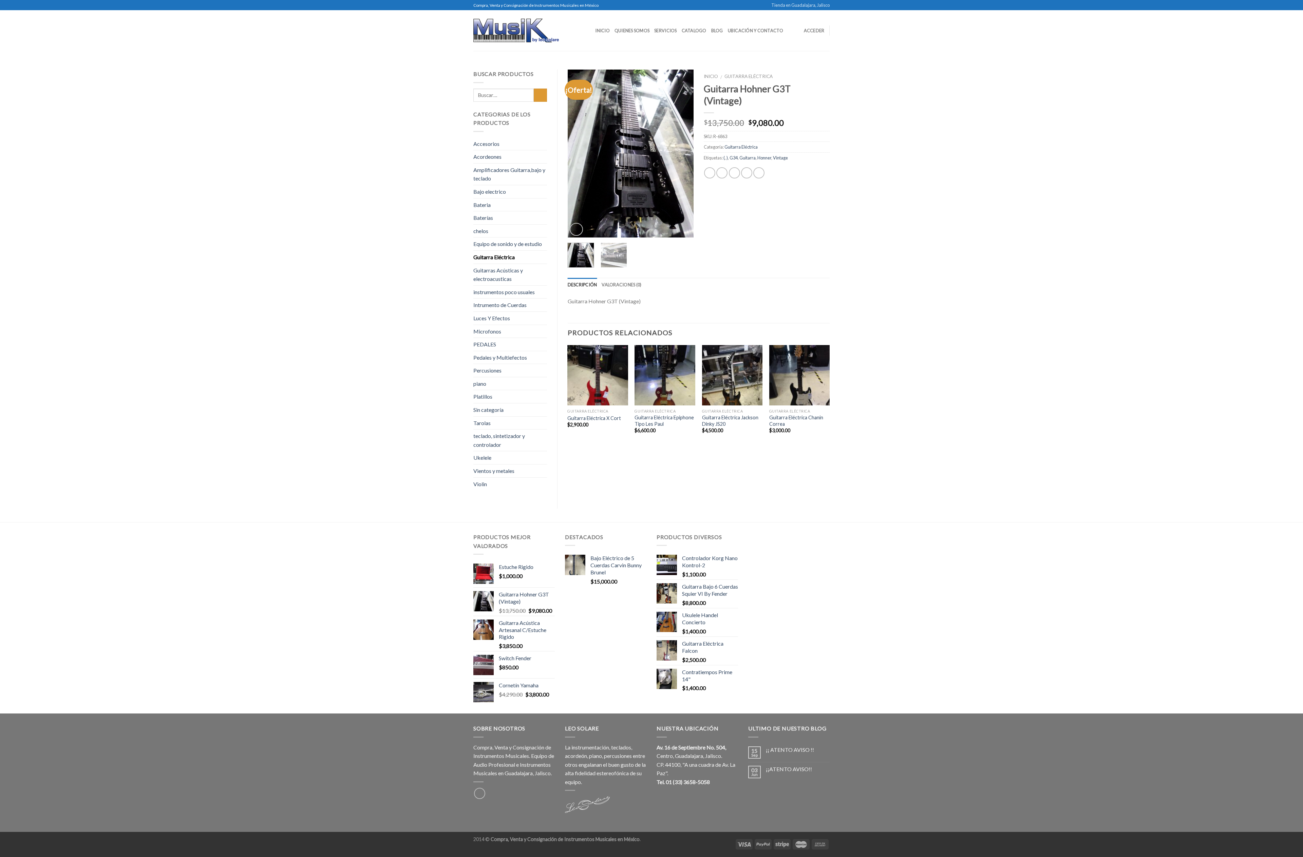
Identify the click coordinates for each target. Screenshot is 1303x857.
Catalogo (694, 30)
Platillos (482, 396)
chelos (480, 231)
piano (479, 383)
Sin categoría (488, 409)
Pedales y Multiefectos (500, 357)
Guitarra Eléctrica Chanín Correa (796, 421)
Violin (480, 484)
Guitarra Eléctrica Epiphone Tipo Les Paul (664, 421)
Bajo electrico (489, 191)
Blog (717, 30)
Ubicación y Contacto (755, 30)
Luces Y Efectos (491, 318)
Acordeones (487, 156)
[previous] (578, 153)
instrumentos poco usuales (504, 292)
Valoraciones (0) (621, 284)
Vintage (780, 157)
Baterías (483, 217)
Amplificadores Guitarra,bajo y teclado (509, 174)
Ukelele (482, 457)
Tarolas (482, 423)
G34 (734, 157)
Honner (764, 157)
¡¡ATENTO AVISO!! (789, 769)
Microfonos (487, 331)
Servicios (665, 30)
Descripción (582, 284)
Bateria (482, 205)
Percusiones (487, 370)
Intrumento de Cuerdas (500, 305)
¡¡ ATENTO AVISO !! (790, 749)
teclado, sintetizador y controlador (499, 440)
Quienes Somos (632, 30)
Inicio (602, 30)
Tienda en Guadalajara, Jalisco (800, 5)
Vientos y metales (493, 471)
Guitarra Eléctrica (748, 76)
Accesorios (486, 143)
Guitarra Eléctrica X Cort (594, 418)
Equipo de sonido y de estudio (507, 244)
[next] (682, 153)
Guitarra (747, 157)
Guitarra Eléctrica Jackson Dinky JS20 (730, 421)
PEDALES (484, 344)
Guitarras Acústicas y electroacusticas (498, 274)
